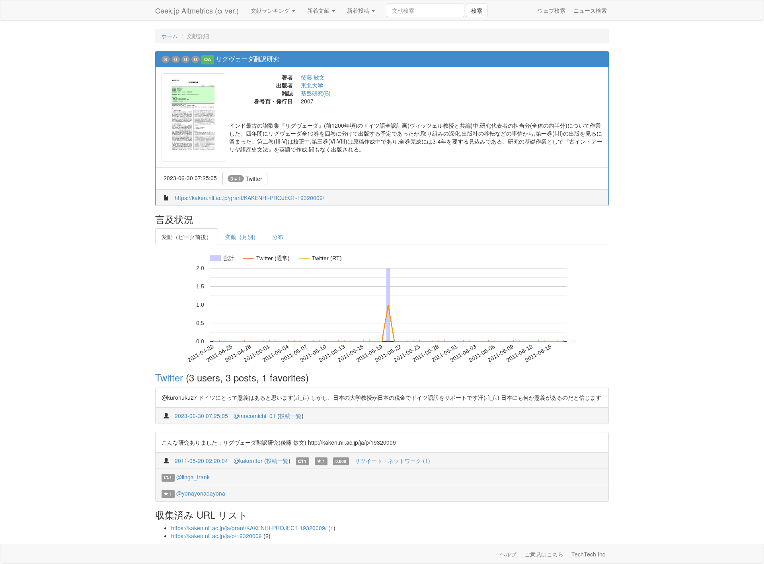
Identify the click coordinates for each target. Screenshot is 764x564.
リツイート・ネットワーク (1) (392, 461)
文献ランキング (271, 10)
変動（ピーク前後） (187, 237)
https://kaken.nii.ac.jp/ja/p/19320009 (216, 536)
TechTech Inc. (589, 554)
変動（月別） (242, 237)
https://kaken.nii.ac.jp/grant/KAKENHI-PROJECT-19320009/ (249, 198)
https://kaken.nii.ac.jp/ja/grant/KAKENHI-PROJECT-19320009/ (249, 528)
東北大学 (312, 85)
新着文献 (319, 10)
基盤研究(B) (316, 93)
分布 (277, 237)
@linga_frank (193, 477)
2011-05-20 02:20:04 (201, 461)
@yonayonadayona (200, 493)
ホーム (169, 36)
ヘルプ (508, 554)
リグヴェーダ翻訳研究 (247, 58)
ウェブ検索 (551, 10)
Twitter (246, 179)
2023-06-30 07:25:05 (201, 416)
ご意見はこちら (543, 554)
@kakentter (248, 461)
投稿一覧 (290, 416)
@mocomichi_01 (255, 416)
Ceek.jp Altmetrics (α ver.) (197, 10)
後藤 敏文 (313, 77)
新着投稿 (359, 10)
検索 (476, 10)
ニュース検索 (590, 10)
